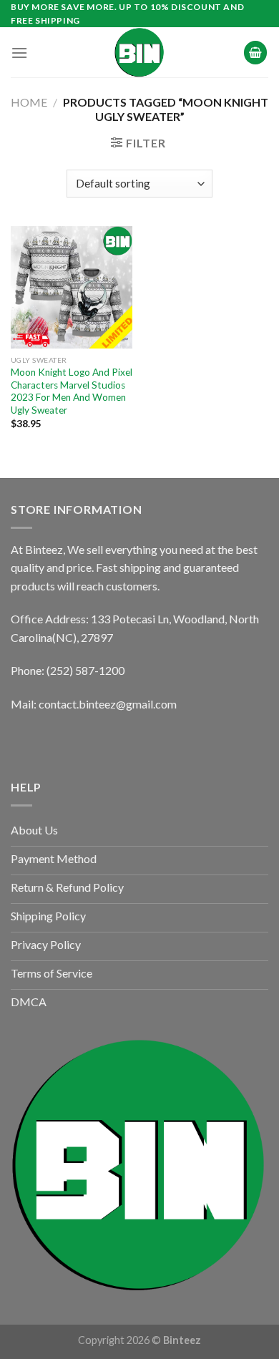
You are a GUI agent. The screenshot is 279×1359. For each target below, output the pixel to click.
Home (29, 102)
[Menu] (19, 52)
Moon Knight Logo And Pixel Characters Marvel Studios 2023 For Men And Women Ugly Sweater (71, 391)
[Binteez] (139, 52)
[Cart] (255, 52)
